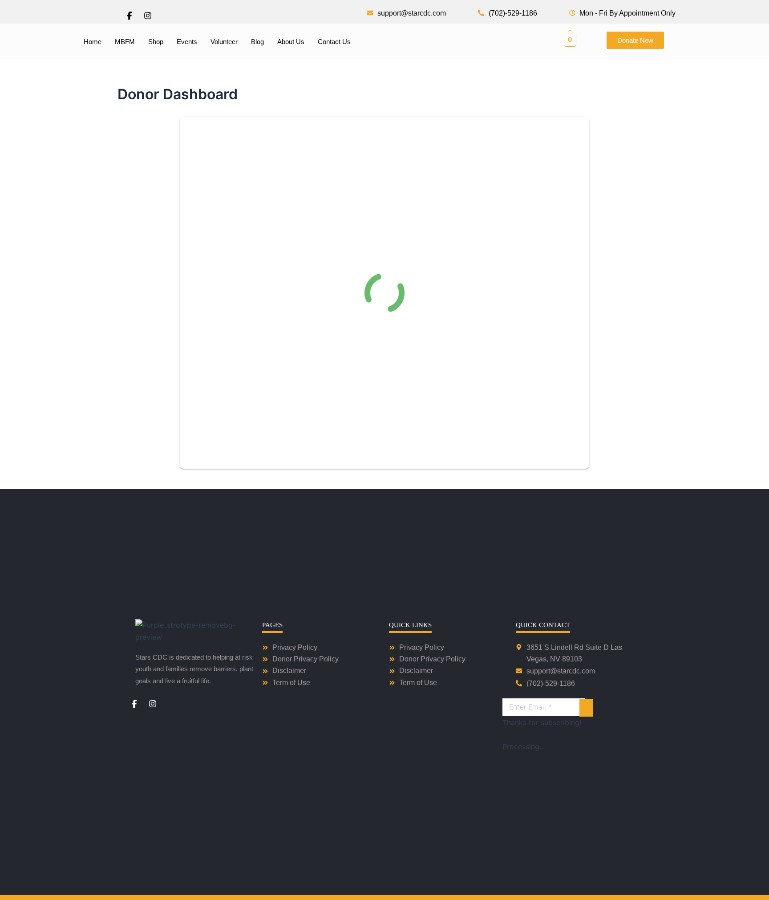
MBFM (125, 41)
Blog (257, 41)
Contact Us (334, 41)
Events (187, 41)
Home (92, 41)
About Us (290, 41)
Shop (155, 41)
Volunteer (224, 41)
